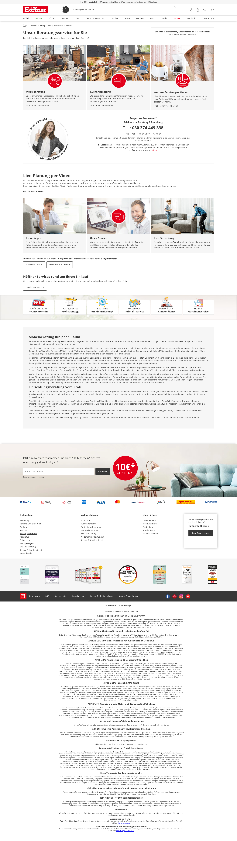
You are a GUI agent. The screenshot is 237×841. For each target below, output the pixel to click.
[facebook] (168, 596)
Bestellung (24, 520)
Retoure (23, 530)
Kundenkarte (149, 530)
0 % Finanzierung (28, 546)
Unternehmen (149, 520)
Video (154, 150)
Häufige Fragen (27, 543)
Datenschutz (60, 596)
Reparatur (24, 537)
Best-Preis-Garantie (89, 530)
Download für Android (59, 264)
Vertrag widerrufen (28, 533)
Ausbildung (148, 527)
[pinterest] (174, 596)
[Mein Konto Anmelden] (198, 9)
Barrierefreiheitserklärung (102, 596)
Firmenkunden (26, 553)
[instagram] (181, 596)
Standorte (85, 520)
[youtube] (188, 596)
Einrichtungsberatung (91, 527)
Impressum (34, 596)
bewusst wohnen (150, 533)
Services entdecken (35, 287)
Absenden (103, 471)
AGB (47, 596)
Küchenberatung (88, 523)
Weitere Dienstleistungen (92, 537)
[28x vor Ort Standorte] (191, 9)
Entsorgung (25, 540)
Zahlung (23, 527)
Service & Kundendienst (31, 550)
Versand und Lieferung (30, 523)
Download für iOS (34, 264)
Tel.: (143, 127)
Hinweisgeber (77, 596)
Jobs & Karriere (150, 523)
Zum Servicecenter (200, 533)
